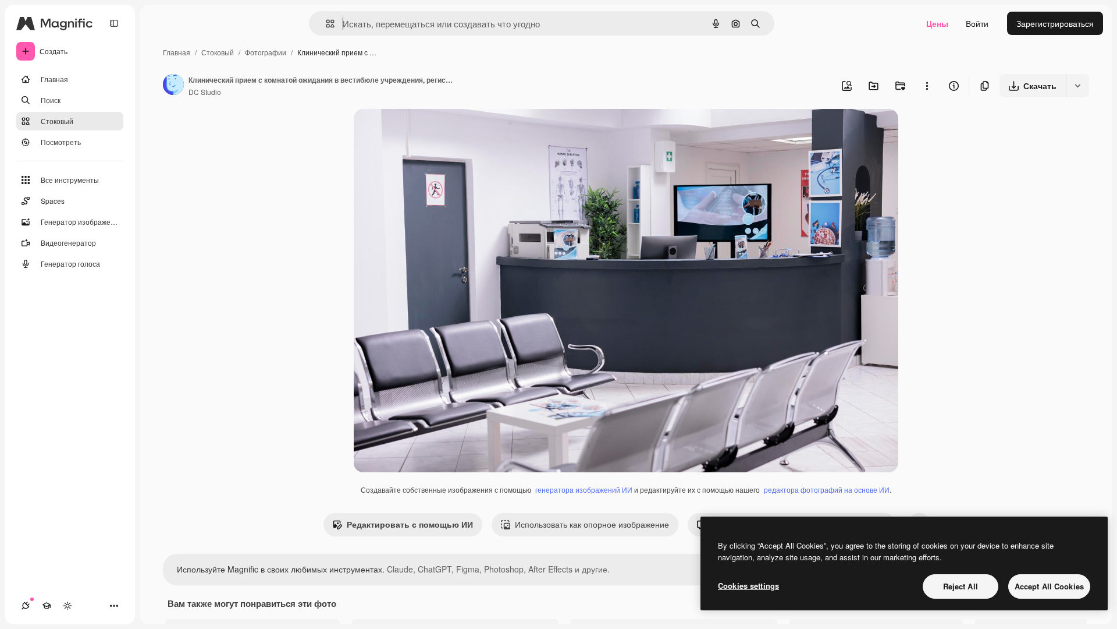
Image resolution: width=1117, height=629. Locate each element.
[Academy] (46, 605)
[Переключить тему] (67, 605)
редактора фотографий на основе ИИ (827, 489)
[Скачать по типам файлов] (1077, 85)
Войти (977, 23)
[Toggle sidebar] (114, 23)
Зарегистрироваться (1055, 23)
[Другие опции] (926, 85)
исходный (431, 131)
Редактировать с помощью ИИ (410, 524)
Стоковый (217, 52)
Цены (937, 23)
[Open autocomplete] (325, 23)
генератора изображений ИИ (583, 489)
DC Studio (204, 92)
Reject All (960, 586)
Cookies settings (748, 585)
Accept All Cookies (1049, 586)
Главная (176, 52)
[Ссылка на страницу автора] (173, 85)
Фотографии (265, 52)
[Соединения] (25, 605)
